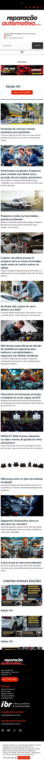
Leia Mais (13, 758)
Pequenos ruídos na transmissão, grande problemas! (20, 217)
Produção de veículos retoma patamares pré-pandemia (18, 130)
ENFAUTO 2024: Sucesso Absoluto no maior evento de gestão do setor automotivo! (21, 439)
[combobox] (16, 45)
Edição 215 (6, 610)
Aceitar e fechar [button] (24, 758)
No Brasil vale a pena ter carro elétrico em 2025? (18, 308)
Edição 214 (7, 641)
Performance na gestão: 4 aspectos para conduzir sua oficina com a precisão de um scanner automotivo (21, 174)
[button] (22, 3)
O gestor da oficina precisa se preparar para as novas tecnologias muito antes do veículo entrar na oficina (21, 263)
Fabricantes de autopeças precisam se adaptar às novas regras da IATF (21, 396)
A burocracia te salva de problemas (21, 563)
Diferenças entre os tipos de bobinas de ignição (22, 480)
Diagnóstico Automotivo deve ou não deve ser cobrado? (20, 522)
